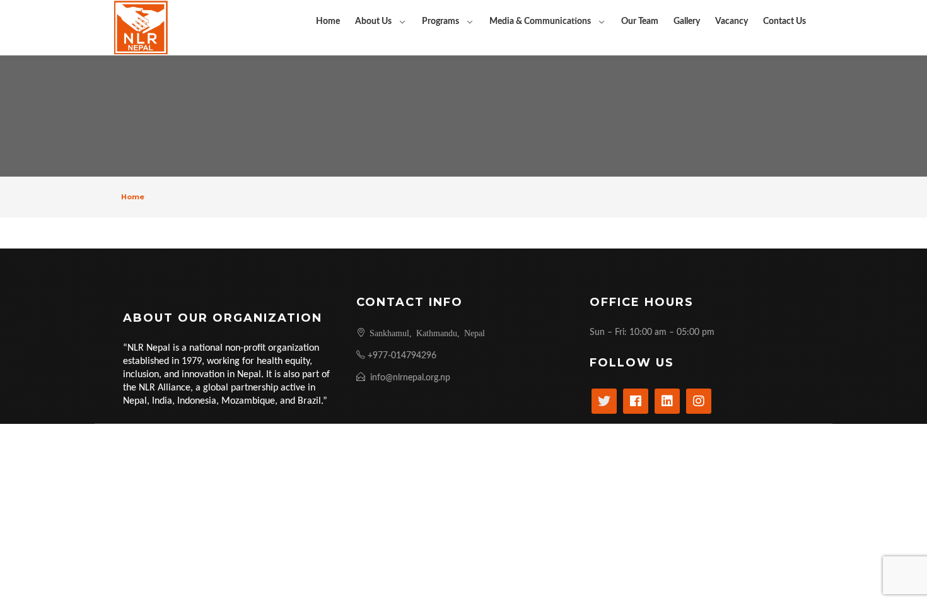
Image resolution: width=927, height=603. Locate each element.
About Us (373, 21)
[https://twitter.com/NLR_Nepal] (604, 401)
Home (328, 21)
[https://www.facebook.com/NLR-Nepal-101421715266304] (635, 401)
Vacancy (731, 21)
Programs (440, 21)
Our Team (639, 21)
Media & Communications (540, 21)
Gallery (686, 21)
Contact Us (784, 21)
